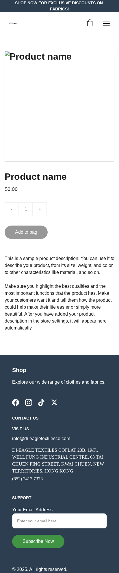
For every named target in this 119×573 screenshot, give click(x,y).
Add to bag (26, 232)
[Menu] (106, 23)
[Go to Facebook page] (15, 402)
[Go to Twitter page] (54, 402)
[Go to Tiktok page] (41, 402)
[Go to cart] (90, 23)
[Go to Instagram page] (28, 402)
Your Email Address (32, 509)
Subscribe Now (38, 541)
